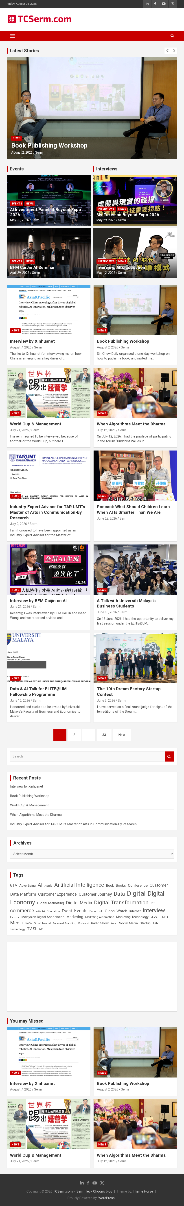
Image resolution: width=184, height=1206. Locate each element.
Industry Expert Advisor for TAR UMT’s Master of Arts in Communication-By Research (47, 512)
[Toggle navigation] (13, 36)
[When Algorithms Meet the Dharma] (135, 393)
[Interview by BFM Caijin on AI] (49, 569)
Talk (155, 923)
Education (53, 911)
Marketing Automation (99, 917)
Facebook (96, 911)
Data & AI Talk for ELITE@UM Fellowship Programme (38, 691)
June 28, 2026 (107, 518)
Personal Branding (64, 923)
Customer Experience (57, 894)
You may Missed (27, 1021)
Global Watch (116, 911)
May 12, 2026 (105, 272)
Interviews (107, 169)
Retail (114, 923)
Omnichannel (42, 923)
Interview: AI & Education (120, 267)
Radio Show (100, 923)
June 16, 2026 (107, 612)
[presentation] (167, 51)
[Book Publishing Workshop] (135, 310)
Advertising (27, 886)
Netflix (28, 923)
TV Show (35, 929)
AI (40, 885)
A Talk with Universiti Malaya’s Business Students (126, 603)
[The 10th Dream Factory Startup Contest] (135, 658)
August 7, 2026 (20, 347)
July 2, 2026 (18, 524)
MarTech (155, 917)
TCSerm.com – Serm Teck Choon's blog (82, 1191)
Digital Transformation (121, 902)
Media (16, 922)
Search (169, 756)
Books (121, 885)
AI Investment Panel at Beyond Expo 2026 (45, 212)
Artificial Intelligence (79, 885)
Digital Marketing (50, 903)
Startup (145, 923)
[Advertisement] (92, 976)
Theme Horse (143, 1191)
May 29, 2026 (105, 220)
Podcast (83, 923)
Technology (17, 929)
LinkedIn (15, 917)
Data (119, 894)
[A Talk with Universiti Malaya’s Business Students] (135, 569)
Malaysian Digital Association (43, 917)
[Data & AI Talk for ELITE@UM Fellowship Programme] (49, 658)
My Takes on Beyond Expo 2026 (127, 214)
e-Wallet (40, 911)
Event (67, 910)
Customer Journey (95, 894)
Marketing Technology (132, 917)
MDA (165, 917)
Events (17, 169)
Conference (138, 885)
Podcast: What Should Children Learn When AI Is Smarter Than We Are (133, 509)
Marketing (74, 916)
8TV (13, 885)
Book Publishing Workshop (123, 341)
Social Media (128, 923)
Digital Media (79, 903)
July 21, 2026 (20, 152)
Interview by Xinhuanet (32, 341)
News (16, 138)
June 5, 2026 (106, 700)
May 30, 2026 (19, 220)
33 (104, 735)
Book (110, 886)
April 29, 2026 (19, 272)
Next (121, 735)
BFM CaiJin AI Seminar (32, 267)
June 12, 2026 (20, 700)
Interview (154, 910)
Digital (136, 893)
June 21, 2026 (20, 606)
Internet (135, 911)
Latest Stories (24, 50)
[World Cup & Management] (49, 393)
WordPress (106, 1198)
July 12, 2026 (106, 430)
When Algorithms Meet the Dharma (131, 424)
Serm (36, 152)
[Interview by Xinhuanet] (49, 310)
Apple (48, 885)
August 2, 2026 (107, 347)
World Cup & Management (48, 145)
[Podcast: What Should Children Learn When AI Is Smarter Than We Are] (135, 476)
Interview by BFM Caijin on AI (38, 600)
